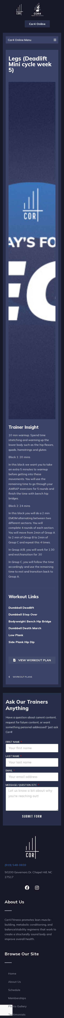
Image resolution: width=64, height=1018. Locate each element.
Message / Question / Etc (21, 785)
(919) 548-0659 (15, 865)
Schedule (14, 990)
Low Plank (16, 635)
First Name (13, 741)
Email (9, 770)
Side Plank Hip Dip (21, 642)
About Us (14, 981)
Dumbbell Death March (25, 628)
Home (12, 973)
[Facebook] (27, 887)
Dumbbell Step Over (23, 614)
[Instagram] (37, 887)
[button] (15, 24)
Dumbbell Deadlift (21, 607)
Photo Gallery (17, 1006)
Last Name (13, 756)
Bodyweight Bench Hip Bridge (30, 621)
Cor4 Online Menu (19, 40)
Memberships (17, 998)
